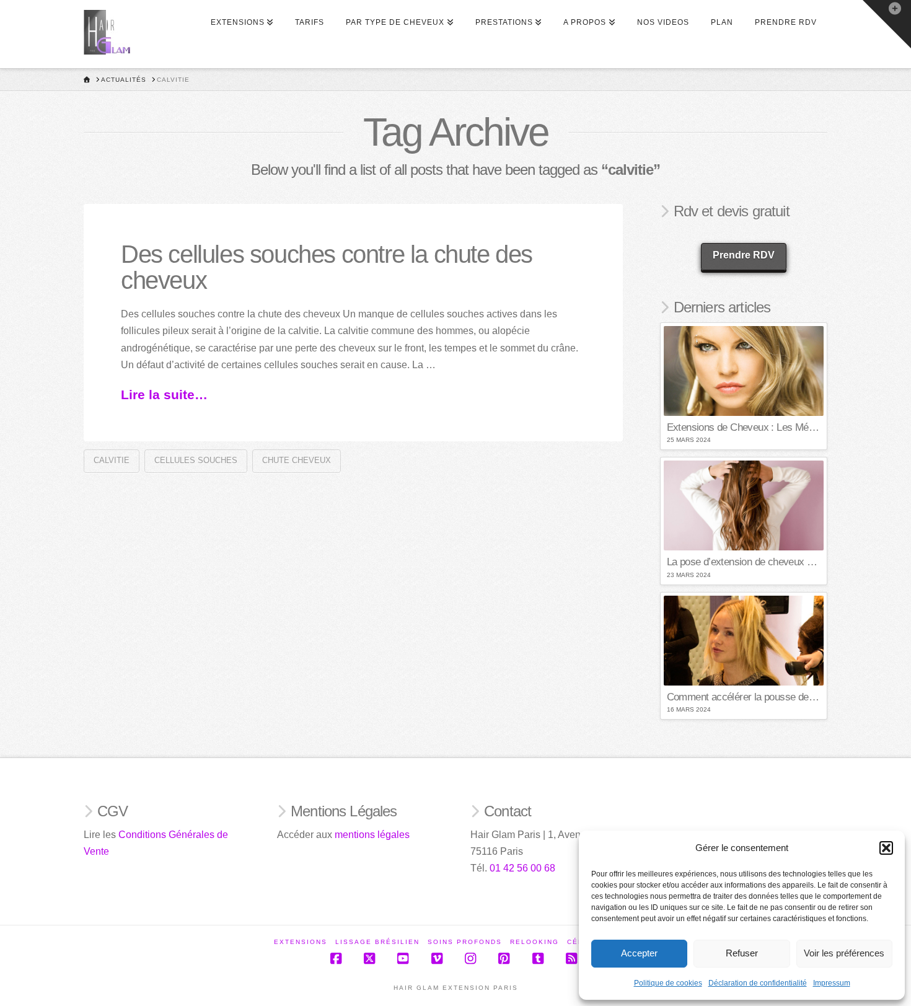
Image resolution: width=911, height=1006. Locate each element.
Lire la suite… (164, 394)
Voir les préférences (844, 953)
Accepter (639, 953)
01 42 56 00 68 (522, 868)
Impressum (831, 983)
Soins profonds (465, 941)
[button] (886, 848)
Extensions (300, 941)
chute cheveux (296, 460)
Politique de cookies (668, 983)
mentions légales (372, 834)
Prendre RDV (744, 255)
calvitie (112, 460)
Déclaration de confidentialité (757, 983)
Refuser (742, 953)
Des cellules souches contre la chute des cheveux (326, 267)
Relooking (534, 941)
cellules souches (195, 460)
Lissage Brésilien (377, 941)
